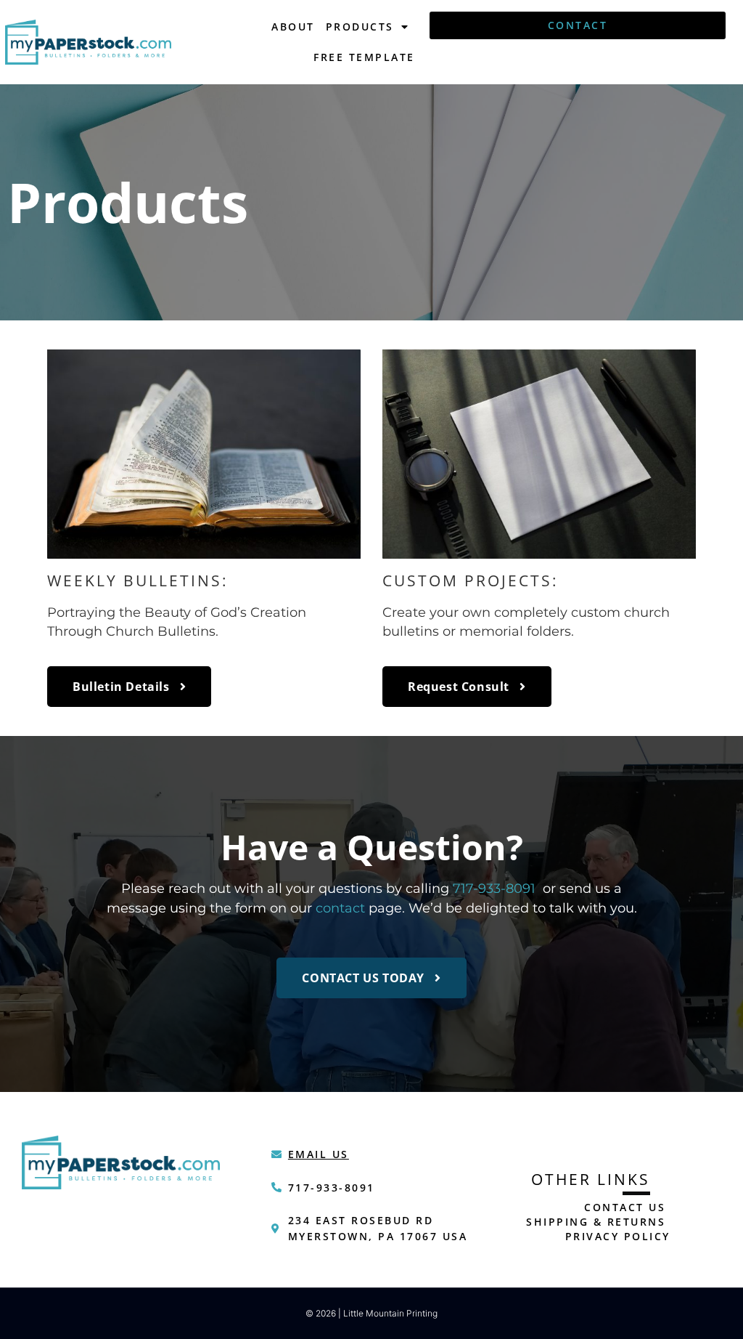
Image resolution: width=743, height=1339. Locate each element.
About (293, 26)
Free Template (364, 57)
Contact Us (624, 1207)
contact (340, 907)
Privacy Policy (617, 1236)
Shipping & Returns (595, 1222)
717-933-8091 (494, 888)
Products (360, 26)
